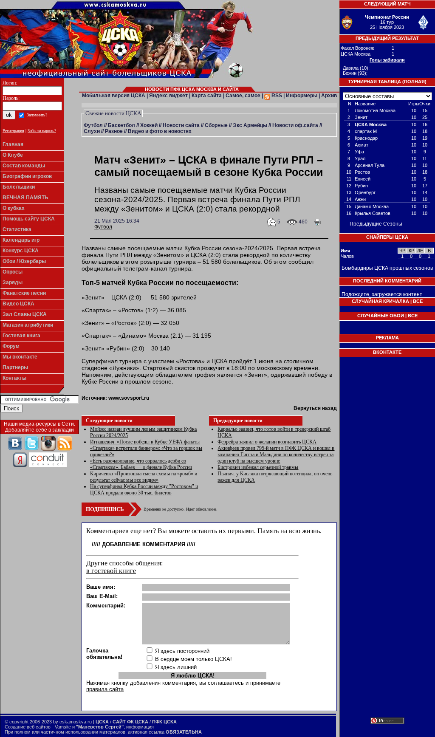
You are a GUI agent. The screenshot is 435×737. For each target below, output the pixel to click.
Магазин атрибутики (28, 325)
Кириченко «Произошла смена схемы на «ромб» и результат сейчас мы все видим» (143, 477)
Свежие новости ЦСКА (113, 113)
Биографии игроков (27, 176)
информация (140, 726)
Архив (329, 96)
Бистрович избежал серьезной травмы (258, 467)
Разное (114, 131)
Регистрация (13, 130)
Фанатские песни (24, 293)
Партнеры (15, 367)
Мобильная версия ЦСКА (113, 96)
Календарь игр (21, 240)
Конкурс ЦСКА (21, 251)
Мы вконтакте (20, 357)
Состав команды (24, 166)
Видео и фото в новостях (160, 131)
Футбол (93, 125)
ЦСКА (102, 721)
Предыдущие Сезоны (376, 224)
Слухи (92, 131)
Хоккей (149, 125)
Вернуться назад (315, 408)
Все (418, 301)
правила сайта (105, 689)
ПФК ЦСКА (164, 721)
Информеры (301, 96)
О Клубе (13, 155)
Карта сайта (207, 96)
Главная (13, 144)
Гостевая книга (21, 336)
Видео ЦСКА (18, 304)
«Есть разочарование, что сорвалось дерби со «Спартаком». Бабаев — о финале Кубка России (141, 464)
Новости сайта (181, 125)
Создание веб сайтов (28, 726)
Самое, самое (243, 96)
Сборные (216, 125)
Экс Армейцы (250, 125)
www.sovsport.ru (128, 398)
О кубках (14, 208)
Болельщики (19, 187)
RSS (276, 96)
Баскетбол (121, 125)
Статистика (17, 229)
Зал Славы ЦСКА (25, 314)
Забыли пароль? (42, 130)
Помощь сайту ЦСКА (29, 219)
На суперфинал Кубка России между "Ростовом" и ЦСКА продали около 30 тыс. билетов (144, 489)
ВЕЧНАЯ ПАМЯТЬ (25, 197)
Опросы (13, 272)
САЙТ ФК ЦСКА (130, 721)
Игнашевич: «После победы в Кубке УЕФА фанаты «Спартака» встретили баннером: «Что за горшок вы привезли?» (146, 448)
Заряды (13, 282)
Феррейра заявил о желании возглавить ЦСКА (267, 442)
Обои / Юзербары (24, 261)
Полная (414, 81)
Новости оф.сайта (295, 125)
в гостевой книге (111, 570)
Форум (11, 346)
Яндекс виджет (168, 96)
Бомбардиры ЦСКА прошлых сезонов (387, 268)
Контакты (14, 378)
